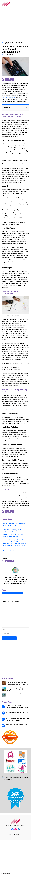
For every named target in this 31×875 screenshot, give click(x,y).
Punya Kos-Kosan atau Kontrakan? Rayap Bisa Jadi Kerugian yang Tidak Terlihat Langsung (18, 684)
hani (4, 54)
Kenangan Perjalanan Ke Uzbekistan (18, 694)
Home (3, 42)
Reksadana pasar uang (8, 97)
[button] (25, 4)
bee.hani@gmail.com (20, 825)
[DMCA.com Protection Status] (5, 874)
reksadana (19, 593)
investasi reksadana (8, 593)
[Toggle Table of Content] (25, 108)
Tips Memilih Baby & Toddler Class (16, 725)
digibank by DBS (17, 410)
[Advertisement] (15, 25)
